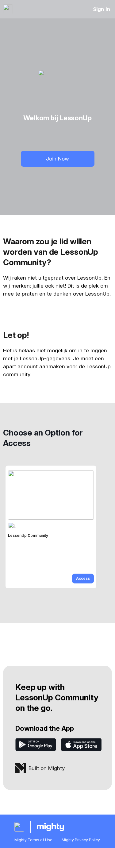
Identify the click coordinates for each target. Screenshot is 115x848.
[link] (51, 526)
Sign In (101, 9)
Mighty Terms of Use (33, 840)
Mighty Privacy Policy (81, 840)
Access (83, 578)
